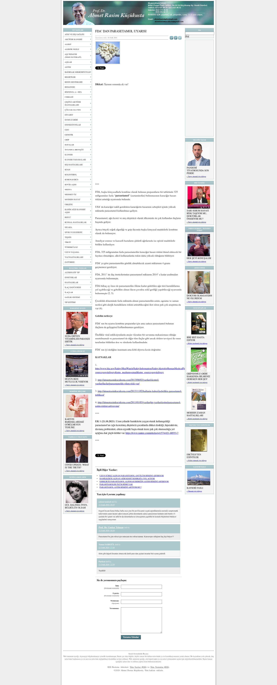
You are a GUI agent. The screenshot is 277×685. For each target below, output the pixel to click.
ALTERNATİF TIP (72, 272)
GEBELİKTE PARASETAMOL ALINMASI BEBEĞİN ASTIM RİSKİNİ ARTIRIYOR (134, 481)
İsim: (111, 586)
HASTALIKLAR (71, 282)
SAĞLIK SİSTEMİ (72, 297)
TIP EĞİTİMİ (70, 302)
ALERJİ (68, 44)
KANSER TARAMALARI (75, 159)
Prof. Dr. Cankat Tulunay (111, 527)
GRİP (67, 139)
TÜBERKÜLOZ (71, 247)
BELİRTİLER (70, 77)
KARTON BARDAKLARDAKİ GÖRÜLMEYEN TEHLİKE (74, 423)
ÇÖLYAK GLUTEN (73, 109)
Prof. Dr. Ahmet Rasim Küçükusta (138, 13)
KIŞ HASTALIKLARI (74, 164)
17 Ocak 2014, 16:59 (107, 504)
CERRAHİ (69, 97)
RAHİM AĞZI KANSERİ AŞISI (75, 211)
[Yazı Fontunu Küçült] (176, 37)
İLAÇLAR (69, 292)
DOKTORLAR (71, 277)
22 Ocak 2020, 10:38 (107, 530)
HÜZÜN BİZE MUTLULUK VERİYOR (76, 380)
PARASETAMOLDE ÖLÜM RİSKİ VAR (116, 484)
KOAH (67, 169)
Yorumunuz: (114, 608)
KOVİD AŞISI (70, 184)
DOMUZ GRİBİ (71, 119)
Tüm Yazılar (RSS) (138, 667)
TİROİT (68, 242)
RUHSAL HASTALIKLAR (75, 222)
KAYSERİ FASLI (195, 487)
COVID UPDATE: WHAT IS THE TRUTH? (77, 466)
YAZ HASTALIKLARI (74, 257)
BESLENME (70, 87)
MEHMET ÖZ (70, 194)
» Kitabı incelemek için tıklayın (197, 343)
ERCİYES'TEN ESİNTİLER (194, 456)
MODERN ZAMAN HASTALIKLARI (196, 414)
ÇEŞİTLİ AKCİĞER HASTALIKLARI (73, 103)
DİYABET (69, 114)
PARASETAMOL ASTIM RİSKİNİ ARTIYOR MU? (120, 487)
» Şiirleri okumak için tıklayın (196, 460)
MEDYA (68, 189)
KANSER (69, 154)
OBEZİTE (69, 204)
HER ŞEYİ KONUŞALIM (199, 258)
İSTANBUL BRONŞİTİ (74, 149)
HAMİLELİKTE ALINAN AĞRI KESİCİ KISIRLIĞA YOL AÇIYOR (127, 478)
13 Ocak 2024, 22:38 (107, 547)
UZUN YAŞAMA (72, 252)
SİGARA (68, 227)
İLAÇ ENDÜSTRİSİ (73, 287)
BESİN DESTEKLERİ (73, 82)
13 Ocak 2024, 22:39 (107, 564)
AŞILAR (68, 62)
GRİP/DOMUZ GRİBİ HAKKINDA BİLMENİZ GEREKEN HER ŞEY (198, 376)
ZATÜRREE (70, 262)
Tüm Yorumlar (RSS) (159, 667)
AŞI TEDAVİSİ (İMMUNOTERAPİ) (73, 55)
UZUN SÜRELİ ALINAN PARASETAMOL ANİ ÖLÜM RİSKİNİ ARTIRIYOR (132, 475)
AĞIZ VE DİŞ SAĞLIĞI (74, 34)
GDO (67, 129)
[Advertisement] (138, 112)
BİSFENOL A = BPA (73, 92)
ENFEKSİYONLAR (73, 124)
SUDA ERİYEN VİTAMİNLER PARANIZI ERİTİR (77, 338)
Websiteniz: (114, 602)
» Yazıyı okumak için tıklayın (74, 345)
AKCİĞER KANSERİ (73, 39)
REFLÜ (68, 217)
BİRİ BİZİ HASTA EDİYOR (195, 339)
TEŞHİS (68, 237)
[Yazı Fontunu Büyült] (171, 37)
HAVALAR (69, 144)
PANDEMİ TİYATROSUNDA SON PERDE (198, 170)
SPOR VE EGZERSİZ (73, 232)
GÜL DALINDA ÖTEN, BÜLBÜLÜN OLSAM (76, 506)
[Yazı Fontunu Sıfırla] (180, 37)
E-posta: (111, 594)
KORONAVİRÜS (71, 179)
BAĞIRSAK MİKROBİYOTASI (77, 72)
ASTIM (68, 67)
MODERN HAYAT (72, 199)
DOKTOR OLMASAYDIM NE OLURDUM (199, 297)
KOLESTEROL (71, 174)
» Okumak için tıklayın (194, 491)
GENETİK (69, 134)
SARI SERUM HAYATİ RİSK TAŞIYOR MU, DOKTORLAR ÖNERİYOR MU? (198, 214)
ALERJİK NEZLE (72, 49)
